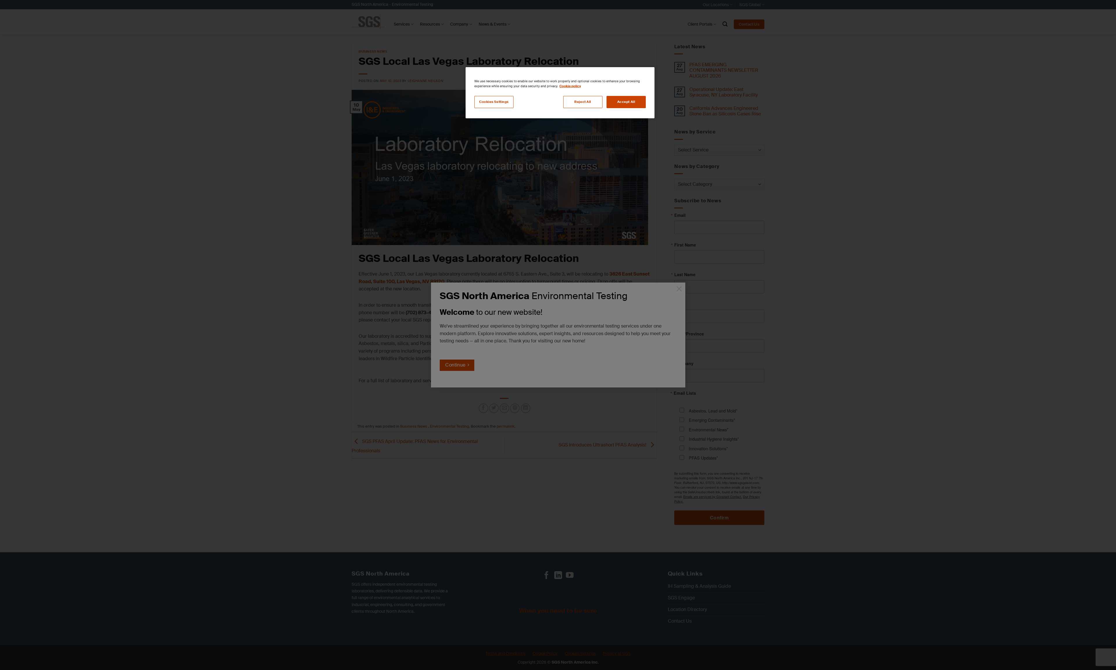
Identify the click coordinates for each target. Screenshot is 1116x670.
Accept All (626, 102)
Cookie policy (570, 86)
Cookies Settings (494, 102)
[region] (560, 92)
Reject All (582, 102)
